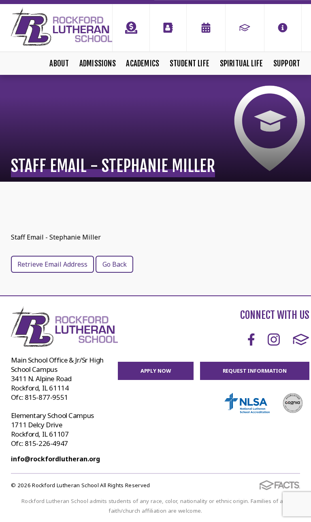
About (59, 63)
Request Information (255, 370)
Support (286, 63)
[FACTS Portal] (245, 27)
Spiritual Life (241, 63)
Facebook (251, 339)
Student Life (189, 63)
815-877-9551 (46, 397)
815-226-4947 (46, 443)
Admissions (97, 63)
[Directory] (168, 27)
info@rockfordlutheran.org (55, 458)
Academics (142, 63)
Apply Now (156, 370)
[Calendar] (206, 27)
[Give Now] (131, 27)
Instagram (273, 339)
